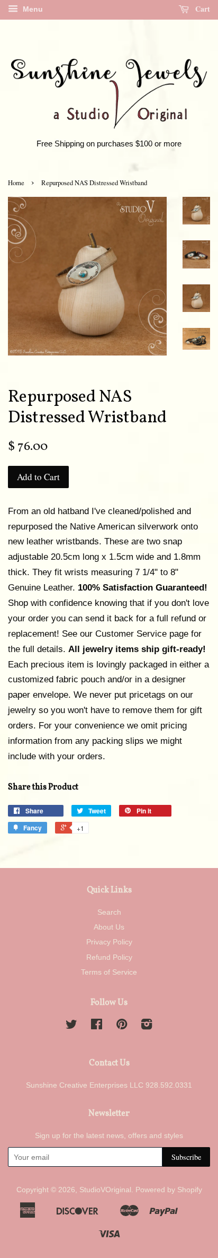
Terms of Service (109, 972)
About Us (109, 927)
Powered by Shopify (168, 1189)
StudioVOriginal (105, 1189)
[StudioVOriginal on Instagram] (146, 1026)
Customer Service (131, 634)
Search (109, 912)
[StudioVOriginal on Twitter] (71, 1026)
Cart (201, 8)
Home (16, 182)
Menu (32, 9)
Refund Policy (109, 957)
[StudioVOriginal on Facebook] (96, 1026)
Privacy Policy (109, 942)
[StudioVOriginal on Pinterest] (122, 1026)
